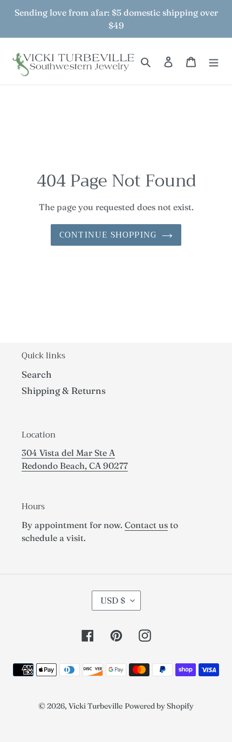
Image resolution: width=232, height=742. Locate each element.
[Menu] (213, 61)
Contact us (146, 524)
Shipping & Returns (64, 390)
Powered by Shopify (159, 706)
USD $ (112, 600)
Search (37, 374)
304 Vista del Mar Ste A (68, 452)
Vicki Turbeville (95, 706)
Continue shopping (107, 235)
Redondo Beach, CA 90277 (75, 465)
